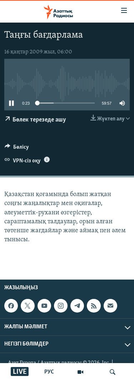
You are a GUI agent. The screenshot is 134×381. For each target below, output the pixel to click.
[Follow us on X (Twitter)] (27, 306)
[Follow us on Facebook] (11, 306)
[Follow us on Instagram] (61, 306)
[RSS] (93, 306)
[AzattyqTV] (80, 372)
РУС (49, 372)
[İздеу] (112, 372)
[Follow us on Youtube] (44, 306)
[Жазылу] (110, 306)
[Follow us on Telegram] (77, 306)
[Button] (17, 149)
